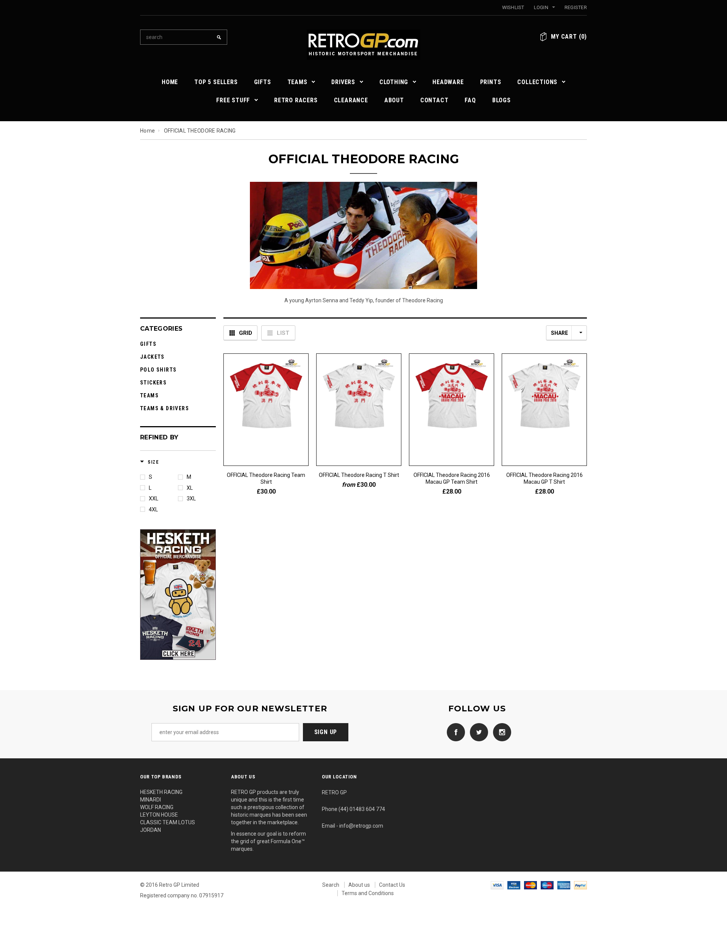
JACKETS (152, 357)
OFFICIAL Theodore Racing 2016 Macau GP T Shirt (544, 478)
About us (359, 885)
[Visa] (497, 885)
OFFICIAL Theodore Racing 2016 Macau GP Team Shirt (451, 478)
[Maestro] (547, 885)
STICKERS (153, 383)
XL (190, 488)
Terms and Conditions (368, 893)
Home (147, 131)
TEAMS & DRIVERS (164, 408)
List (283, 333)
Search (330, 885)
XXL (153, 498)
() (569, 36)
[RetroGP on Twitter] (477, 731)
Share (559, 333)
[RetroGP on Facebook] (454, 731)
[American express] (563, 885)
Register (576, 7)
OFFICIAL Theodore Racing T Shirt (359, 475)
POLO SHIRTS (158, 370)
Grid (245, 333)
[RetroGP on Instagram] (500, 731)
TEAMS (149, 395)
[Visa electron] (513, 885)
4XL (153, 509)
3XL (191, 498)
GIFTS (148, 344)
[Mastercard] (530, 885)
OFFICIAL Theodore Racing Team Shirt (266, 478)
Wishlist (513, 7)
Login (541, 7)
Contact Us (392, 885)
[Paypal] (580, 885)
